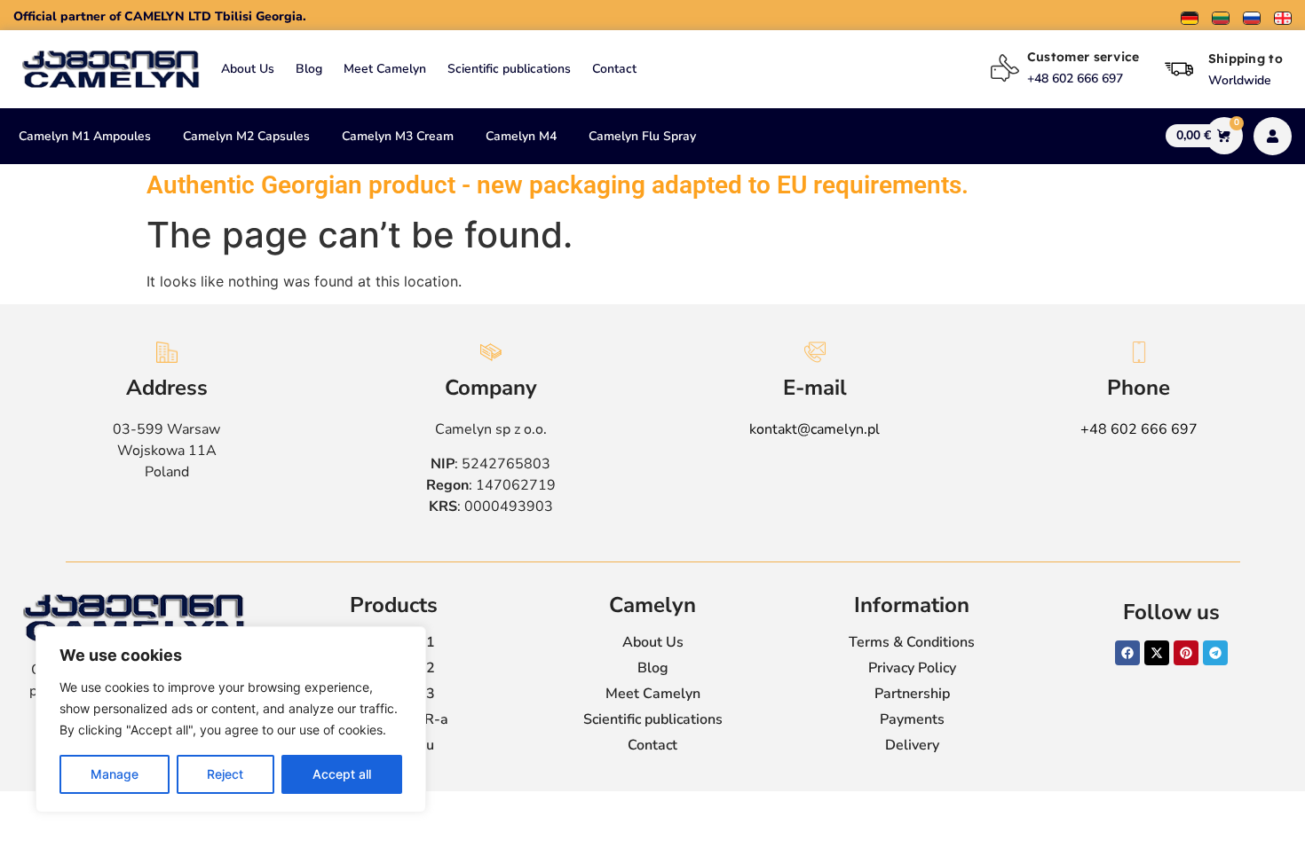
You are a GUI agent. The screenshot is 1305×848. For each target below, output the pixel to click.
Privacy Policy (912, 668)
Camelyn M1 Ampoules (85, 136)
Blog (309, 68)
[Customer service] (1005, 68)
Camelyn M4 (521, 136)
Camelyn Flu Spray (642, 136)
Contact (614, 68)
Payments (912, 719)
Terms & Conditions (912, 642)
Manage (114, 773)
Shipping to (1245, 59)
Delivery (912, 745)
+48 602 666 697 (1139, 429)
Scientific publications (509, 68)
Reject (225, 773)
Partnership (912, 694)
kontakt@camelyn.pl (814, 429)
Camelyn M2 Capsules (246, 136)
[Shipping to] (1179, 69)
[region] (231, 719)
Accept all (341, 773)
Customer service (1083, 57)
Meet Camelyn (385, 68)
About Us (247, 68)
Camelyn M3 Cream (398, 136)
